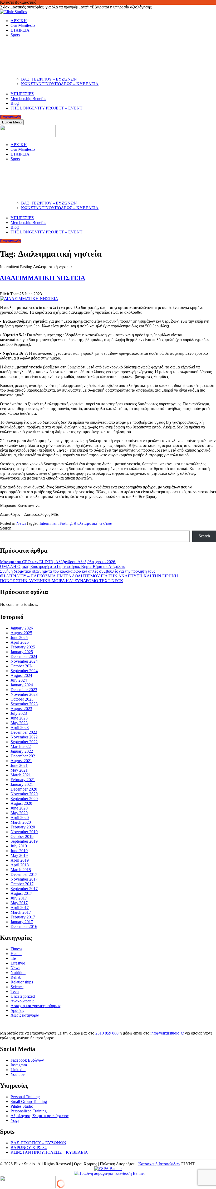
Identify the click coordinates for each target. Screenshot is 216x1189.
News (21, 523)
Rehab (16, 977)
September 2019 (24, 841)
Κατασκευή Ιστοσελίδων (159, 1164)
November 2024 (24, 661)
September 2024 (24, 670)
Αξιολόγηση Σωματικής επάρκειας (39, 1115)
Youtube (17, 1074)
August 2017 (21, 893)
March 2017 (21, 912)
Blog (15, 103)
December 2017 (24, 874)
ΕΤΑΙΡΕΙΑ (20, 30)
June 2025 (19, 637)
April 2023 (20, 727)
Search (5, 528)
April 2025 (20, 642)
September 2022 (24, 742)
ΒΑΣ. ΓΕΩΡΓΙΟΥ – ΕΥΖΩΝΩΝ (49, 79)
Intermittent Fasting (56, 523)
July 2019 (19, 846)
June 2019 (19, 850)
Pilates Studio (22, 1106)
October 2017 (22, 884)
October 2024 (22, 666)
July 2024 (19, 680)
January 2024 (22, 685)
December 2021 (24, 756)
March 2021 (21, 775)
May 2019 (19, 855)
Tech (15, 991)
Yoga (15, 1120)
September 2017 (24, 888)
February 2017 (23, 917)
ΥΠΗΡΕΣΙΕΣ (22, 94)
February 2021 (23, 779)
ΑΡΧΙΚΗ (19, 20)
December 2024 (24, 656)
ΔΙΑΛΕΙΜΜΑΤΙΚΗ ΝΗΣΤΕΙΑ (42, 277)
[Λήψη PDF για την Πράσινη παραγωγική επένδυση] (108, 1173)
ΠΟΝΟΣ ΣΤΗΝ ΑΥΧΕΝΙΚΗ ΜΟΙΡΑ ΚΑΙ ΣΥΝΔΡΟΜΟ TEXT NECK (61, 580)
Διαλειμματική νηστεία (93, 523)
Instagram (19, 1065)
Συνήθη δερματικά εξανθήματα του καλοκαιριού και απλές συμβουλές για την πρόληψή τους (77, 571)
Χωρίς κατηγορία (25, 1015)
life (13, 958)
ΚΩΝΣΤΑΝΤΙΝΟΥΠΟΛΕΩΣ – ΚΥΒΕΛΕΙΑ (60, 84)
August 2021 (21, 760)
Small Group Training (29, 1101)
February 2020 (23, 827)
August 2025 (21, 633)
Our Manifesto (23, 25)
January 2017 (22, 922)
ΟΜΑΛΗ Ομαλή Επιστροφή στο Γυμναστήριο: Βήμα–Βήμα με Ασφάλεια (62, 566)
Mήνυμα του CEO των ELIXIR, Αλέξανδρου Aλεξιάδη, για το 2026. (58, 561)
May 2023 (19, 723)
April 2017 (20, 907)
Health (16, 953)
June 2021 (19, 765)
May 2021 (19, 770)
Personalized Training (29, 1111)
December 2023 (24, 689)
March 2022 (21, 746)
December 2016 (24, 926)
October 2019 (22, 836)
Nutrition (18, 972)
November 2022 (24, 737)
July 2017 (19, 898)
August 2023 (21, 708)
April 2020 (20, 817)
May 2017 (19, 903)
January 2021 (22, 784)
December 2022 (24, 732)
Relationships (22, 982)
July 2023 (19, 713)
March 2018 (21, 869)
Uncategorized (23, 996)
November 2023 (24, 694)
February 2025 (23, 647)
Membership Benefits (28, 98)
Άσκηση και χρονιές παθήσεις (36, 1005)
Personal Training (25, 1097)
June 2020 (19, 808)
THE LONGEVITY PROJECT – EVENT (46, 108)
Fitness (16, 949)
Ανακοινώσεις (22, 1001)
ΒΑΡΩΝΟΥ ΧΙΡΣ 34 (29, 1147)
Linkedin (18, 1069)
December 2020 (24, 789)
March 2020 (21, 822)
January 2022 (22, 751)
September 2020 (24, 798)
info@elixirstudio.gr (167, 1033)
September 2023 (24, 704)
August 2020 (21, 803)
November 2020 (24, 794)
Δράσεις (17, 1010)
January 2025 (22, 652)
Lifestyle (18, 963)
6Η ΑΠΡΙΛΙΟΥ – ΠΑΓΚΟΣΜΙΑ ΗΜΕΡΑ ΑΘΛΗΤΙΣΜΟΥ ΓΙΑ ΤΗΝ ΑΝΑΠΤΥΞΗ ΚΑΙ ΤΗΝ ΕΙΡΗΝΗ (89, 576)
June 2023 (19, 718)
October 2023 (22, 699)
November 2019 (24, 832)
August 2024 (21, 675)
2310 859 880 (107, 1033)
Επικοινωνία (10, 117)
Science (17, 987)
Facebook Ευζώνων (27, 1060)
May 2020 (19, 813)
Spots (15, 35)
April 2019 (20, 860)
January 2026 (22, 628)
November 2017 (24, 879)
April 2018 (20, 865)
